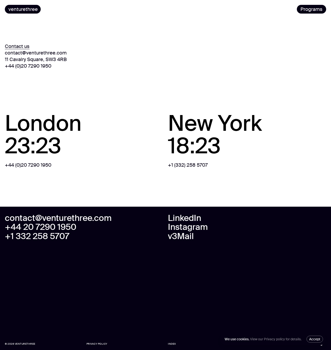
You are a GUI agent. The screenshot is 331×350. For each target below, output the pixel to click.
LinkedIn (184, 218)
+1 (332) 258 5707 (188, 165)
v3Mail (181, 236)
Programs (311, 9)
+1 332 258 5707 (37, 236)
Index (172, 344)
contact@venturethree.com (36, 53)
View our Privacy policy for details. (275, 339)
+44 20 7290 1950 (40, 227)
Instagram (188, 227)
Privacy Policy (97, 344)
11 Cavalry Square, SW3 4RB (36, 59)
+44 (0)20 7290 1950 (28, 66)
